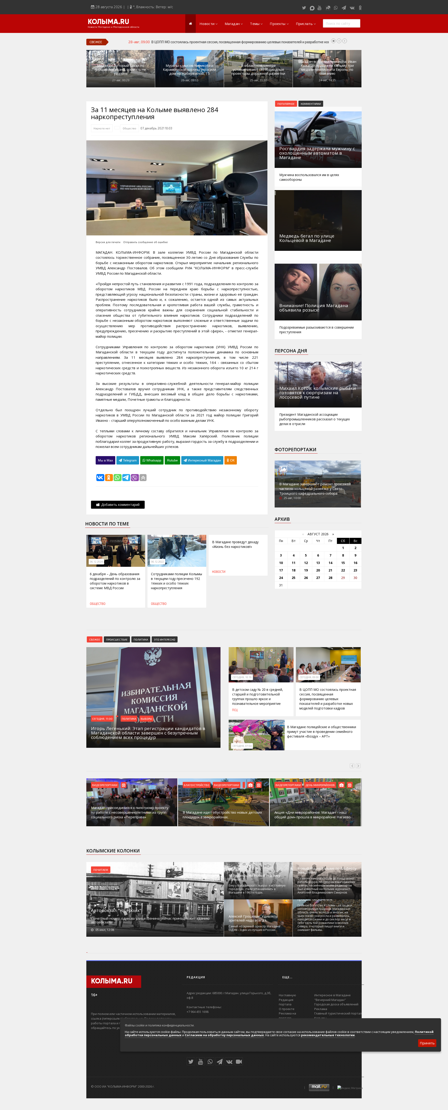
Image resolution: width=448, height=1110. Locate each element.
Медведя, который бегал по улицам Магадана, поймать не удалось (120, 69)
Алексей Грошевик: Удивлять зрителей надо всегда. (253, 918)
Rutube (172, 460)
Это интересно (164, 639)
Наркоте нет (102, 128)
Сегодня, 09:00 (309, 677)
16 (355, 562)
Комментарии (311, 103)
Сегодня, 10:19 (242, 677)
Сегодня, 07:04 (242, 746)
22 (343, 570)
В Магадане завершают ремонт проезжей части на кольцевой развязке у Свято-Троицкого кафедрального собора (315, 489)
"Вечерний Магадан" (330, 1000)
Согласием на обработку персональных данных (224, 1035)
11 (293, 562)
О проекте (286, 1009)
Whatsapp (153, 460)
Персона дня (291, 351)
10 (281, 562)
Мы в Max (105, 460)
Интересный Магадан (204, 460)
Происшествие (117, 639)
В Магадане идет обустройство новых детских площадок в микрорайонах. (222, 814)
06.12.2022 (157, 561)
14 (330, 562)
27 (318, 577)
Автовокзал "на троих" (116, 910)
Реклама (320, 1009)
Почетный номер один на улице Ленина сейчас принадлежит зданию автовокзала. (150, 920)
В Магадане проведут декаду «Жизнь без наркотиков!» (235, 544)
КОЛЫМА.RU (108, 22)
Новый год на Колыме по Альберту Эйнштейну (327, 870)
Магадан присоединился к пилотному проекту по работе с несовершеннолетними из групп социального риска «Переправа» (129, 812)
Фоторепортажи (295, 450)
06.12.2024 (96, 561)
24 (281, 577)
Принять (427, 1043)
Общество (129, 128)
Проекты (277, 23)
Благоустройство (196, 785)
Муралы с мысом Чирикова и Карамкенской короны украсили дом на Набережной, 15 (189, 69)
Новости (207, 23)
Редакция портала (286, 1002)
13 (318, 562)
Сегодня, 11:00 (102, 718)
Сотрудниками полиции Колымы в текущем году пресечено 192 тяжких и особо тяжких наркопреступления (176, 581)
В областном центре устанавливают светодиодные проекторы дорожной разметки (258, 69)
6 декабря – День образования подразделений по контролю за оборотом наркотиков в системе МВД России (115, 581)
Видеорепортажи (104, 785)
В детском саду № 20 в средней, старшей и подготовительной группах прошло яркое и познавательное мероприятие (257, 696)
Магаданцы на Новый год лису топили (254, 877)
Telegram (129, 460)
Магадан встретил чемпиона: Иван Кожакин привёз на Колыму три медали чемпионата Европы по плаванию (327, 67)
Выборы (146, 718)
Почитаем (100, 869)
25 (293, 577)
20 (318, 570)
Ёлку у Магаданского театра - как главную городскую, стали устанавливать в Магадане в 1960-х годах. (257, 888)
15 (343, 562)
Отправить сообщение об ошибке (145, 242)
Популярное (286, 103)
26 (306, 577)
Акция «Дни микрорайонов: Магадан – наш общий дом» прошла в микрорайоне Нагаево (312, 814)
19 (306, 570)
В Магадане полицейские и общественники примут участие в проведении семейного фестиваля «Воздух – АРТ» (321, 731)
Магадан (232, 23)
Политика (141, 639)
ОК (231, 460)
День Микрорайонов (320, 785)
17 (281, 570)
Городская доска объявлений (336, 1004)
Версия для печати (108, 242)
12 (306, 562)
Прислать (304, 23)
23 (355, 570)
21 (330, 570)
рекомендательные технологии (328, 1035)
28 (330, 577)
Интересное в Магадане (332, 995)
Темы (254, 23)
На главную (287, 995)
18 (293, 570)
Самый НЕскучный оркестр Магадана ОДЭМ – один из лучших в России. (254, 928)
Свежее (94, 639)
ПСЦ (235, 710)
